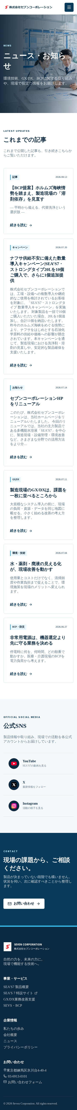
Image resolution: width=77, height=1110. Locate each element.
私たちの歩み (13, 1028)
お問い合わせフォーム (25, 1082)
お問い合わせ (24, 903)
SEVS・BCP (12, 1005)
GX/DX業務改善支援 (19, 999)
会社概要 (10, 1035)
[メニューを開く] (69, 7)
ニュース (10, 1041)
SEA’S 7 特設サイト (18, 993)
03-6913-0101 (17, 1076)
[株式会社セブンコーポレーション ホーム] (28, 7)
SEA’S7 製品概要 (16, 987)
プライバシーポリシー (20, 1047)
